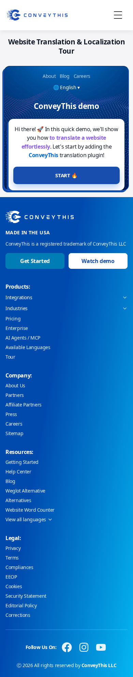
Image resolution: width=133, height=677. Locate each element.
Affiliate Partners (23, 404)
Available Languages (27, 347)
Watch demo (98, 261)
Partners (14, 395)
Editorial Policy (21, 605)
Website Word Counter (30, 510)
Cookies (13, 586)
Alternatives (18, 500)
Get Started (35, 261)
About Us (15, 385)
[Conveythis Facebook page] (66, 647)
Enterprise (16, 328)
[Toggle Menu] (118, 15)
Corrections (17, 615)
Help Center (18, 471)
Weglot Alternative (25, 490)
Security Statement (25, 596)
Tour (10, 357)
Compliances (19, 567)
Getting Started (22, 462)
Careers (13, 423)
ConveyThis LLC (99, 665)
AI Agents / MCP (22, 337)
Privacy (12, 548)
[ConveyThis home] (37, 15)
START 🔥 (66, 175)
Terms (12, 557)
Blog (10, 481)
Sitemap (14, 433)
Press (11, 414)
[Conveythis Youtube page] (100, 647)
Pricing (12, 318)
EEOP (11, 577)
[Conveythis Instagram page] (83, 647)
